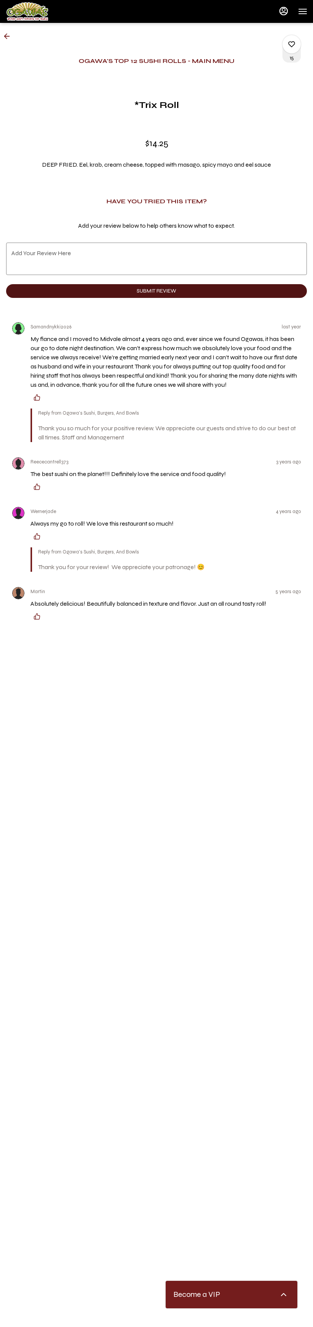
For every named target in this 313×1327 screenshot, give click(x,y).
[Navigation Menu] (302, 11)
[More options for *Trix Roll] (291, 44)
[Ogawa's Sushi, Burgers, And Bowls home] (40, 11)
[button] (9, 36)
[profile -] (283, 11)
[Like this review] (39, 397)
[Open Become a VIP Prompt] (283, 1294)
